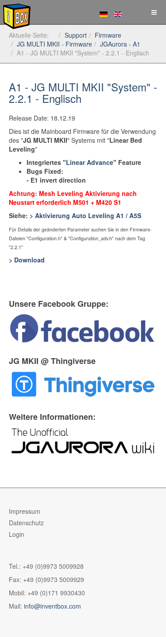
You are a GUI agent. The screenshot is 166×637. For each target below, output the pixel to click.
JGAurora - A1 (120, 43)
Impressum (24, 511)
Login (16, 534)
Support (76, 35)
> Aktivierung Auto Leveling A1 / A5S (85, 215)
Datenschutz (26, 522)
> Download (27, 259)
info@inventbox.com (52, 606)
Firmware (108, 35)
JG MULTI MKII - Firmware (54, 43)
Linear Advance (89, 162)
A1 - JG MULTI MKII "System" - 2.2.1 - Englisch (83, 92)
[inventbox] (15, 12)
